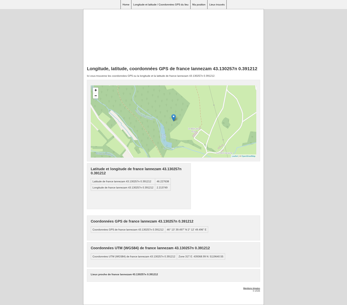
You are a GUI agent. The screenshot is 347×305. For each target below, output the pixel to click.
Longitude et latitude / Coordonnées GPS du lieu (161, 4)
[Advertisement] (173, 38)
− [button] (96, 95)
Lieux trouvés (217, 4)
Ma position (198, 4)
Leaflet (235, 155)
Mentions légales (251, 288)
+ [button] (96, 90)
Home (126, 4)
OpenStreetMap (248, 155)
